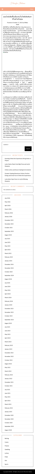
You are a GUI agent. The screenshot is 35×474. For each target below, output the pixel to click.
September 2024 (9, 275)
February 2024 (9, 301)
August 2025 (8, 235)
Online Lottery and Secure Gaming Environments (18, 170)
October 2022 (8, 360)
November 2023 (9, 312)
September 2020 (9, 426)
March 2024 (8, 297)
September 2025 (9, 231)
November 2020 (9, 419)
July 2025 (7, 238)
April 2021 (7, 400)
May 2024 (7, 290)
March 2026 (8, 209)
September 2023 (9, 319)
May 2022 (7, 367)
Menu (31, 9)
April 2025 (7, 249)
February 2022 (9, 375)
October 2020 (8, 422)
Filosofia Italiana (17, 3)
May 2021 (7, 397)
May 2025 (7, 246)
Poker (6, 457)
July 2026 (7, 198)
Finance (7, 445)
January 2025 (8, 260)
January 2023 (8, 349)
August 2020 (8, 430)
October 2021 (8, 386)
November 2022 (9, 356)
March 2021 (8, 404)
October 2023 (8, 316)
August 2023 (8, 323)
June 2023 (7, 330)
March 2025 (8, 253)
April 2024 (7, 294)
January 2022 (8, 378)
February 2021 (9, 408)
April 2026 (7, 205)
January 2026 (8, 216)
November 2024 (9, 268)
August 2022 (8, 363)
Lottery (7, 453)
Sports (6, 464)
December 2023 (9, 308)
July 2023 (7, 327)
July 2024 (7, 283)
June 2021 (7, 393)
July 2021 (7, 389)
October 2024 (8, 271)
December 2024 (9, 264)
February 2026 (9, 213)
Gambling (7, 449)
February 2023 (9, 345)
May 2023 (7, 334)
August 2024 (8, 279)
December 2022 (9, 352)
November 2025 (9, 224)
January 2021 (8, 411)
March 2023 (8, 341)
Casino (6, 442)
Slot (6, 460)
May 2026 (7, 202)
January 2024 (8, 305)
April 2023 (7, 338)
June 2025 (7, 242)
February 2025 (9, 257)
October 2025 (8, 227)
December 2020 (9, 415)
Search (6, 144)
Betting (7, 438)
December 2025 (9, 220)
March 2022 (8, 371)
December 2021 (9, 382)
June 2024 (7, 286)
